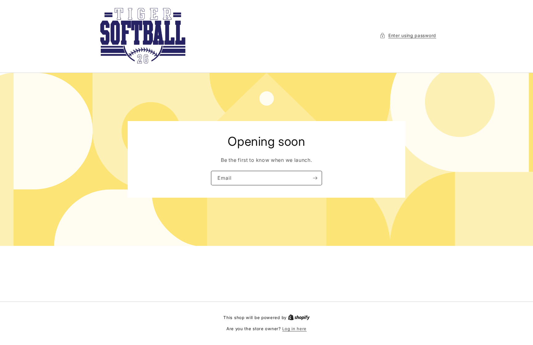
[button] (408, 35)
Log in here (294, 328)
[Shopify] (299, 317)
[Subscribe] (315, 178)
